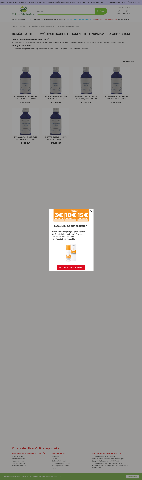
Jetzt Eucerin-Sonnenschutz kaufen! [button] (71, 267)
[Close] (91, 211)
